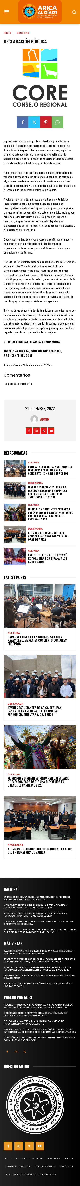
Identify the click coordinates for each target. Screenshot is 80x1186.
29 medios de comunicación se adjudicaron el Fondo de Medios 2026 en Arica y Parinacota (37, 898)
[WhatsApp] (57, 122)
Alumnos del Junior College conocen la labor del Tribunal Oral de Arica (48, 536)
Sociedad (23, 33)
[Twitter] (34, 122)
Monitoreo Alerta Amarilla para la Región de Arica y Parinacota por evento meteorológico (35, 906)
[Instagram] (36, 430)
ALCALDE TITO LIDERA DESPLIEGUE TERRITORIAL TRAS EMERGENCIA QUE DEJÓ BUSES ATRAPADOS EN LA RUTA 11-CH (40, 931)
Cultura (33, 463)
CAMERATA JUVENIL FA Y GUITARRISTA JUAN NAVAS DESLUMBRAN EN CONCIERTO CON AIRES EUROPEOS (50, 470)
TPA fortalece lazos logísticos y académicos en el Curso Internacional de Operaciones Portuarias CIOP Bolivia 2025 (40, 1030)
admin (44, 419)
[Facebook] (22, 122)
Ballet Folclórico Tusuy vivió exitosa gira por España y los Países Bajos (47, 558)
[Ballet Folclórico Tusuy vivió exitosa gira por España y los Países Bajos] (15, 556)
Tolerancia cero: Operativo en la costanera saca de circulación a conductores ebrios (35, 1014)
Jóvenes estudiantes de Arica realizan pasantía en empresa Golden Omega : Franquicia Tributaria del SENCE (47, 492)
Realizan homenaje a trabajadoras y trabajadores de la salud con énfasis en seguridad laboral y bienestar (38, 1006)
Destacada (35, 483)
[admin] (35, 419)
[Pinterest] (46, 122)
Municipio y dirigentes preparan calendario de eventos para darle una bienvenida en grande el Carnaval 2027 (50, 514)
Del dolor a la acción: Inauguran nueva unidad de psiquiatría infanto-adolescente (34, 1022)
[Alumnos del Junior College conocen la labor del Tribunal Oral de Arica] (15, 534)
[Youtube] (51, 430)
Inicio (7, 33)
